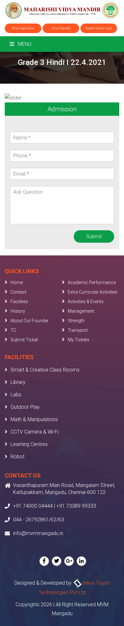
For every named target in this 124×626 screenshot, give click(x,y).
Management (81, 311)
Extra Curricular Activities (92, 292)
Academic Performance (92, 282)
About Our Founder (29, 320)
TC (13, 330)
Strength (76, 320)
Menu (24, 44)
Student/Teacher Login (98, 28)
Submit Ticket (24, 339)
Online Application (23, 28)
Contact (18, 292)
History (17, 311)
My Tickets (78, 339)
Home (16, 282)
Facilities (19, 301)
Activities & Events (86, 301)
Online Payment (61, 28)
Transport (78, 330)
